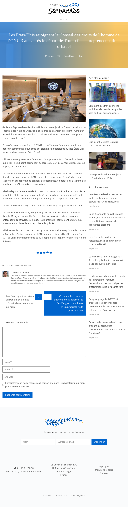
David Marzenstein (73, 55)
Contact (104, 473)
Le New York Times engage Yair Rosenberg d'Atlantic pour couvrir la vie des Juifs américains (106, 260)
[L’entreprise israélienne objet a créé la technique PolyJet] (107, 168)
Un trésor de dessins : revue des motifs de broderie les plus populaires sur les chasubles (105, 198)
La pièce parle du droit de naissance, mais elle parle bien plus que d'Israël (105, 240)
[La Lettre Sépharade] (64, 8)
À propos (104, 466)
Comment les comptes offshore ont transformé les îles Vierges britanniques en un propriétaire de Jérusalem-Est (68, 303)
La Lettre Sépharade (14, 265)
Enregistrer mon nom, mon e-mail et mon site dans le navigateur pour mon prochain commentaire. (45, 384)
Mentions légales (104, 469)
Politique (27, 265)
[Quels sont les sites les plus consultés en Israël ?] (107, 136)
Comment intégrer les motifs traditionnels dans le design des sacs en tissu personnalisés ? (105, 109)
